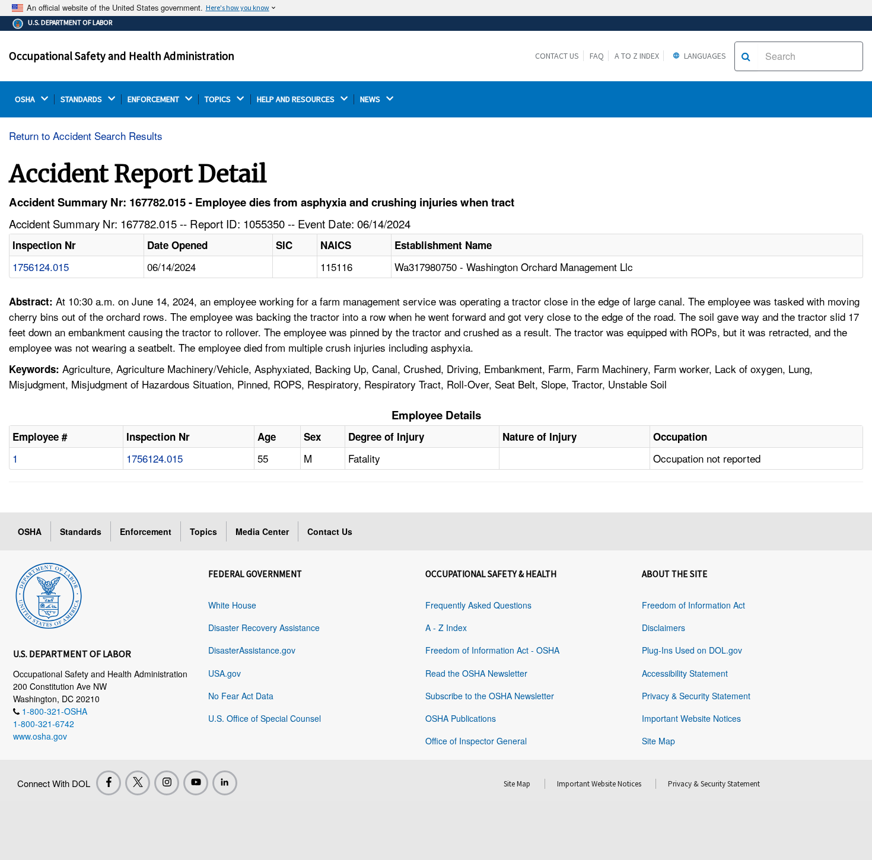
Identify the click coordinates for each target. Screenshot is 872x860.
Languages (704, 55)
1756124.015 (40, 266)
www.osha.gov (40, 736)
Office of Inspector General (476, 741)
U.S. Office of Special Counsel (264, 718)
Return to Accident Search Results (86, 135)
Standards (80, 531)
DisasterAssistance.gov (251, 650)
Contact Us (557, 55)
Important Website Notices (691, 718)
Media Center (262, 531)
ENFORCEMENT (154, 99)
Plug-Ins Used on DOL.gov (692, 650)
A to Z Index (637, 55)
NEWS (371, 99)
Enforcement (145, 531)
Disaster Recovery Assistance (264, 627)
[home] (48, 594)
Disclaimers (663, 627)
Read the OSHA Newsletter (476, 673)
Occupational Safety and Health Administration (121, 56)
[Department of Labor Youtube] (195, 782)
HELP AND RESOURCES (296, 99)
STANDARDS (82, 99)
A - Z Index (446, 627)
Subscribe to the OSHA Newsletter (489, 696)
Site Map (658, 741)
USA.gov (224, 673)
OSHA (26, 99)
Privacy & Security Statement (696, 696)
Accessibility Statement (685, 673)
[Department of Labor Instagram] (166, 782)
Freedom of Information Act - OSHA (492, 650)
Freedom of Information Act (693, 605)
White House (232, 605)
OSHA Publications (460, 718)
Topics (203, 531)
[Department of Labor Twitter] (137, 782)
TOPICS (219, 99)
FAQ (597, 55)
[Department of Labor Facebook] (108, 782)
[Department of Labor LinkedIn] (224, 782)
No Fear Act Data (240, 696)
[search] (746, 56)
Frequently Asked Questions (478, 605)
